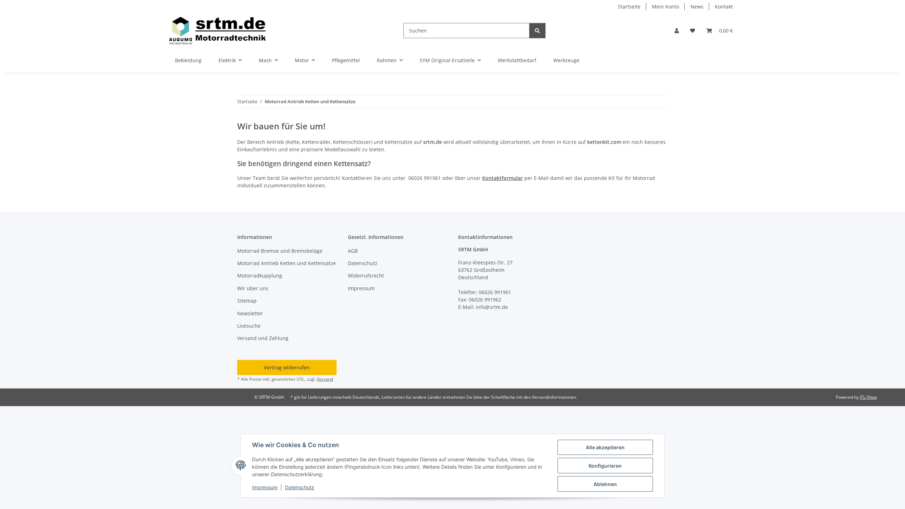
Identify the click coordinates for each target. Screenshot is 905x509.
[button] (676, 30)
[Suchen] (537, 30)
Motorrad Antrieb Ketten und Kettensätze (286, 263)
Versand (325, 379)
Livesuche (249, 325)
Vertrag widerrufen (287, 367)
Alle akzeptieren (605, 447)
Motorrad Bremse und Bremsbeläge (279, 250)
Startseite (629, 6)
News (696, 6)
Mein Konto (665, 6)
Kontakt (724, 6)
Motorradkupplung (259, 275)
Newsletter (250, 313)
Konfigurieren (605, 466)
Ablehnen (605, 484)
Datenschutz (299, 487)
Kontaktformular (502, 178)
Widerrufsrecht (366, 275)
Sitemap (247, 300)
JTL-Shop (868, 397)
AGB (353, 250)
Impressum (265, 487)
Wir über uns (252, 288)
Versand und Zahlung (262, 338)
